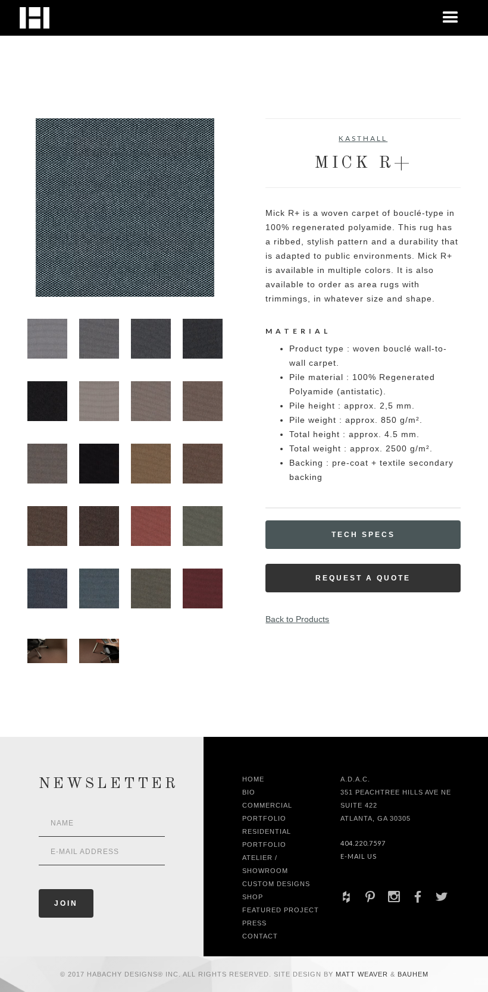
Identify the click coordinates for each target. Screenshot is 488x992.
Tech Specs (363, 534)
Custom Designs (276, 883)
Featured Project (280, 909)
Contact (260, 936)
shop (252, 896)
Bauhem (411, 974)
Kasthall (363, 138)
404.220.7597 (363, 843)
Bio (248, 792)
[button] (450, 18)
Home (253, 779)
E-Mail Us (358, 856)
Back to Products (297, 619)
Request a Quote (363, 578)
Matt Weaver (363, 974)
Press (254, 923)
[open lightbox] (125, 207)
